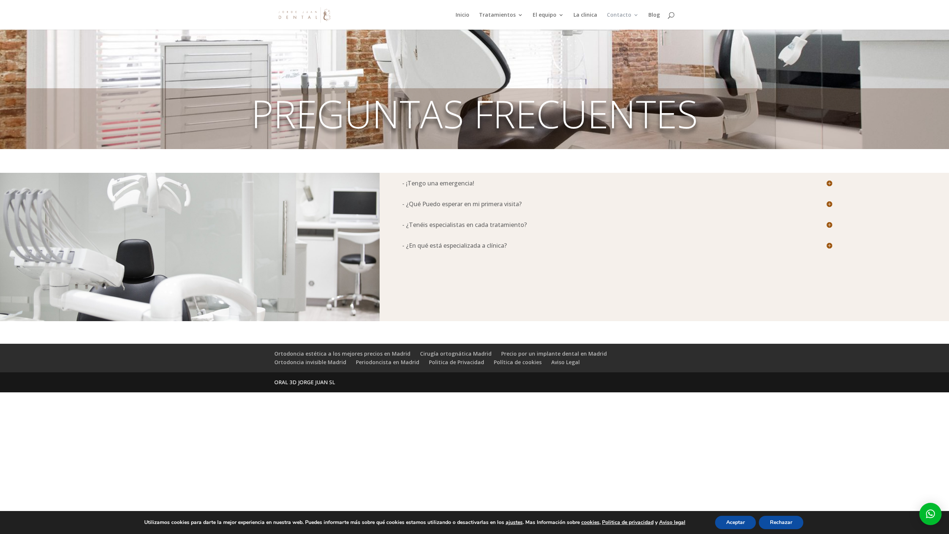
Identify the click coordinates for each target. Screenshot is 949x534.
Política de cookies (518, 362)
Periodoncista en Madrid (387, 362)
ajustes (514, 522)
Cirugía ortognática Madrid (456, 353)
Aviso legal (672, 522)
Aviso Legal (565, 362)
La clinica (585, 15)
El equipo (544, 15)
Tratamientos (497, 15)
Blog (654, 15)
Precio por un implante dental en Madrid (554, 353)
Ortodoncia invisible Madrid (310, 362)
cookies (590, 522)
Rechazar (781, 522)
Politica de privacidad (628, 522)
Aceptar (735, 522)
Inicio (462, 15)
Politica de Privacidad (456, 362)
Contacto (619, 15)
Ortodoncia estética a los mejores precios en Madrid (342, 353)
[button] (930, 514)
